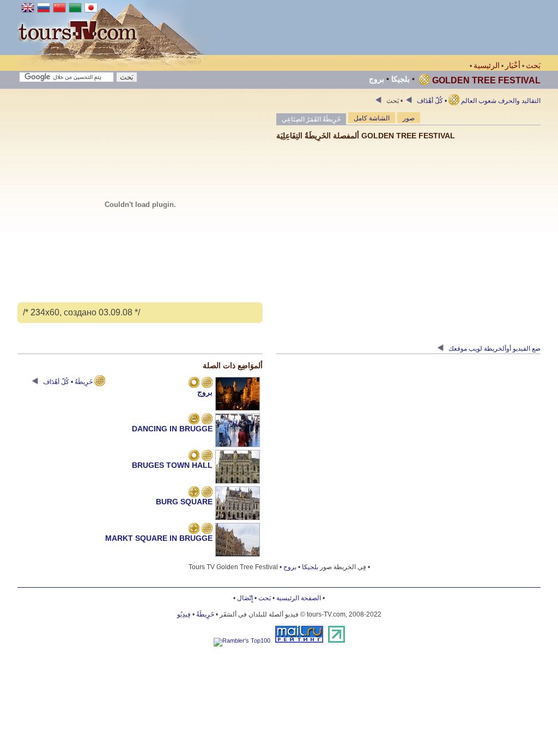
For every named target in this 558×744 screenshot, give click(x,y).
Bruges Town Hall (172, 465)
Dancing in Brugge (172, 428)
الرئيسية (487, 65)
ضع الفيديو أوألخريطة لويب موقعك (494, 348)
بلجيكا (400, 79)
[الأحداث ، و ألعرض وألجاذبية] (194, 420)
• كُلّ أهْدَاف (431, 101)
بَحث (533, 65)
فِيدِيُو (184, 614)
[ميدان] (194, 493)
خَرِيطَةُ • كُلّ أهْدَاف (67, 382)
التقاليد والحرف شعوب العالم (463, 101)
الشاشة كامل (372, 118)
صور (409, 118)
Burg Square (184, 501)
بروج (376, 79)
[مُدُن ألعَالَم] (194, 383)
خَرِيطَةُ (205, 614)
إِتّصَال (245, 598)
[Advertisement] (342, 27)
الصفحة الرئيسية (298, 598)
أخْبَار (512, 65)
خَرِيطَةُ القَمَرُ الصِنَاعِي (311, 119)
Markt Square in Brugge (159, 538)
